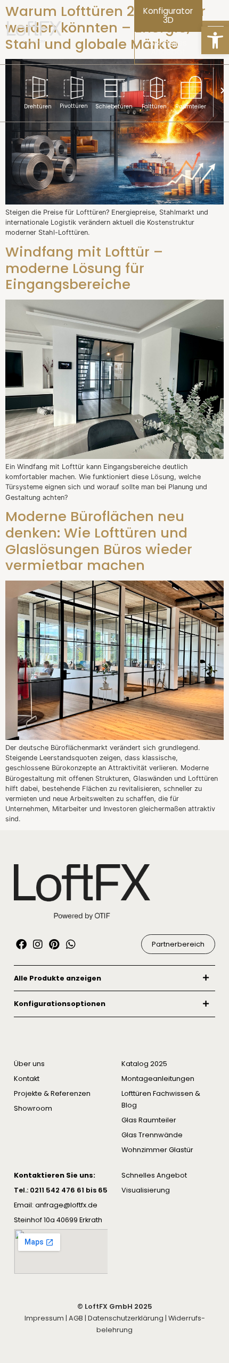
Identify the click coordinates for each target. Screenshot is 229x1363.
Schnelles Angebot (154, 1175)
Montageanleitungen (157, 1078)
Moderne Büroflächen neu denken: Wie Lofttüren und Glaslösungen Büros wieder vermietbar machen (98, 541)
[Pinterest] (54, 944)
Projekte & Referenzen (52, 1093)
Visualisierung (145, 1190)
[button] (215, 40)
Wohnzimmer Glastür (157, 1149)
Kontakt (26, 1078)
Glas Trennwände (152, 1134)
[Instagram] (37, 944)
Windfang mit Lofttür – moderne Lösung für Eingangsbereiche (84, 268)
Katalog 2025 (144, 1063)
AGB (76, 1318)
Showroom (33, 1108)
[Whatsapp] (70, 944)
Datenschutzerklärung (125, 1318)
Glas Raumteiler (148, 1120)
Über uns (29, 1063)
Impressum (44, 1318)
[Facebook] (21, 944)
